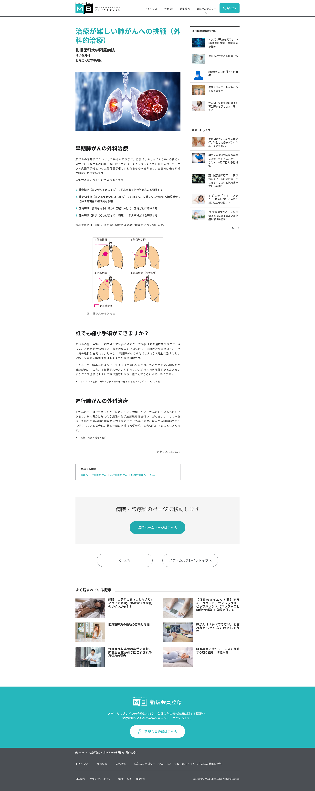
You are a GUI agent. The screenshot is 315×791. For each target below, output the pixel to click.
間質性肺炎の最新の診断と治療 (129, 624)
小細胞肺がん (99, 474)
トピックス (151, 8)
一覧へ (232, 228)
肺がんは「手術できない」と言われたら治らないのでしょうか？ (218, 627)
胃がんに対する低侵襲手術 (223, 56)
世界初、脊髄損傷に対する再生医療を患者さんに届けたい (223, 106)
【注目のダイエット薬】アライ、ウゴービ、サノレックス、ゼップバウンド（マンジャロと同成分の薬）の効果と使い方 (218, 604)
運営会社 (140, 779)
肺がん (84, 474)
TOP (81, 752)
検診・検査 (172, 764)
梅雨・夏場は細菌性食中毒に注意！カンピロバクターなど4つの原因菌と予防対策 (223, 160)
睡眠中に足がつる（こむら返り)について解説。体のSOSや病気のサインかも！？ (130, 602)
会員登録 (231, 8)
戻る (127, 560)
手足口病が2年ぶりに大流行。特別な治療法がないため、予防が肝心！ (223, 142)
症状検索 (169, 8)
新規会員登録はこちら (160, 731)
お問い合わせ (124, 779)
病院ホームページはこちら (157, 527)
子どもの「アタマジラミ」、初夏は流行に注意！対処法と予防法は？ (223, 199)
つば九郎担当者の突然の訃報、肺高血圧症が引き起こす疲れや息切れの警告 (130, 652)
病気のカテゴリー (206, 8)
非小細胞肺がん (118, 474)
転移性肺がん (138, 474)
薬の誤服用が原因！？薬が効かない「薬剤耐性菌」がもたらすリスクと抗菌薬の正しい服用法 (223, 181)
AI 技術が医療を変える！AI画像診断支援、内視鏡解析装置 (223, 43)
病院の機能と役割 (210, 764)
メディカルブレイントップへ (190, 560)
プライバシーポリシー (101, 779)
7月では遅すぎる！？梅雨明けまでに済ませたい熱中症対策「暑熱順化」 (223, 215)
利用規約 (80, 779)
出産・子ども (190, 764)
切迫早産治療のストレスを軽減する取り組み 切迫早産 (218, 650)
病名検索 (185, 8)
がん (152, 474)
